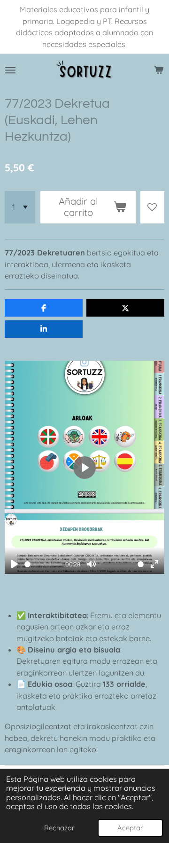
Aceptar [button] (130, 827)
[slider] (43, 564)
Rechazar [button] (59, 827)
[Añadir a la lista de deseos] (152, 207)
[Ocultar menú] (10, 70)
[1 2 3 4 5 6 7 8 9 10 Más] (20, 207)
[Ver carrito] (158, 70)
